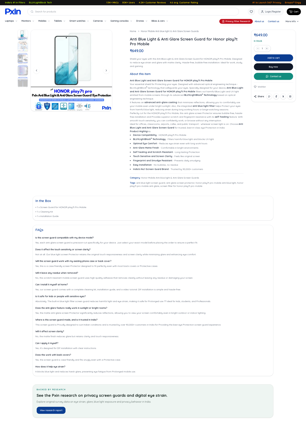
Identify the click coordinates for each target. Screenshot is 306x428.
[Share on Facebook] (276, 96)
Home (133, 31)
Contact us (273, 21)
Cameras (98, 20)
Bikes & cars (158, 20)
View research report (51, 410)
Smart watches (77, 20)
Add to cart (273, 57)
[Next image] (106, 70)
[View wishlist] (251, 11)
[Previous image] (36, 70)
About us (259, 21)
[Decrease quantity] (258, 48)
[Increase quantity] (267, 48)
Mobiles (42, 20)
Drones (140, 20)
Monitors (26, 20)
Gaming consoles (119, 20)
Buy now (273, 66)
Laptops (9, 20)
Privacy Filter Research (238, 21)
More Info (291, 21)
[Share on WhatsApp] (269, 96)
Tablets (58, 20)
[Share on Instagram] (290, 96)
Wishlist (262, 86)
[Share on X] (283, 96)
